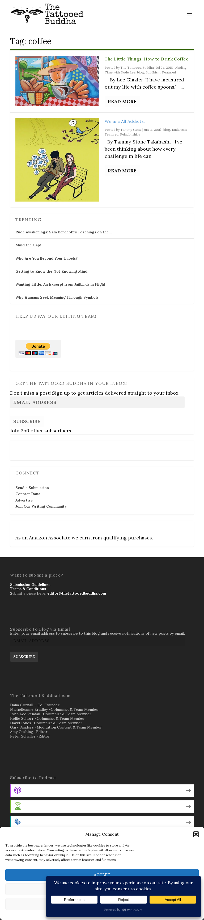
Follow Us (25, 446)
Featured (169, 72)
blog (140, 72)
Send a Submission (32, 487)
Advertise (24, 500)
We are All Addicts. (125, 121)
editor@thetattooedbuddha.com (76, 593)
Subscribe (26, 421)
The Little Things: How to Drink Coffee (146, 59)
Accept (102, 874)
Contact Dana (27, 493)
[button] (196, 834)
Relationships (130, 134)
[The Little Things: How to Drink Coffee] (57, 81)
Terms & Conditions (28, 588)
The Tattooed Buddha (137, 67)
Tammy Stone (131, 130)
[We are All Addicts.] (57, 160)
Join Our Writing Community (41, 506)
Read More (122, 101)
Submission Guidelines (30, 584)
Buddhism (153, 72)
